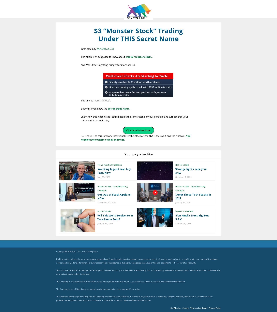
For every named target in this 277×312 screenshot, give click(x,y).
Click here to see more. (138, 130)
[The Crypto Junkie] (138, 11)
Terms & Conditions (198, 308)
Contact (185, 308)
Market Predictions (184, 211)
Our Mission (175, 308)
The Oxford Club (105, 48)
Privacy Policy (215, 308)
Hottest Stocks (182, 165)
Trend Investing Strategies (109, 165)
